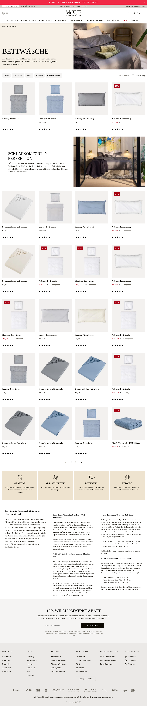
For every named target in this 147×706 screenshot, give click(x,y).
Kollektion (17, 75)
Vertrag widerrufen (86, 679)
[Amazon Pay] (58, 690)
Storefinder (31, 668)
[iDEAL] (133, 690)
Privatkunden (11, 6)
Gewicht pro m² (53, 75)
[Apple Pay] (115, 690)
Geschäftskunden (28, 6)
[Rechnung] (73, 690)
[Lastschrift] (90, 690)
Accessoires (6, 668)
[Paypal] (16, 690)
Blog (28, 671)
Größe (6, 75)
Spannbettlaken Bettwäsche (14, 227)
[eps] (125, 690)
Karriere (30, 664)
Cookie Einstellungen (83, 660)
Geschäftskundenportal (108, 660)
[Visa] (28, 690)
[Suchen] (129, 13)
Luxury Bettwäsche (11, 119)
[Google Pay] (104, 690)
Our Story (30, 657)
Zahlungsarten (56, 668)
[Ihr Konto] (134, 13)
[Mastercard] (38, 690)
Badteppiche (6, 664)
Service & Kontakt (58, 671)
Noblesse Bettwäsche (48, 281)
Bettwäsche (6, 671)
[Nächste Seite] (80, 462)
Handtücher (6, 657)
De (4, 13)
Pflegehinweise (56, 657)
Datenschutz (80, 657)
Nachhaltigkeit (32, 660)
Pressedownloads (106, 664)
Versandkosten (68, 697)
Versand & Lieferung (58, 664)
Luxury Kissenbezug (84, 119)
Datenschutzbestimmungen (59, 631)
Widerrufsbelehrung (58, 660)
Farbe (29, 75)
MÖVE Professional (107, 657)
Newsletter (31, 675)
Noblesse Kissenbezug (121, 119)
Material (39, 75)
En (7, 13)
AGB (78, 664)
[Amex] (46, 690)
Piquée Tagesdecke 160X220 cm (126, 443)
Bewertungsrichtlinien (75, 631)
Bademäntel (6, 660)
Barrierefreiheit (81, 671)
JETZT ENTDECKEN (89, 2)
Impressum (80, 668)
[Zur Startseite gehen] (73, 13)
